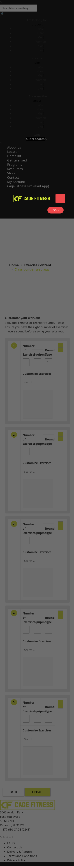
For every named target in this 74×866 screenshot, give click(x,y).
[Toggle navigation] (60, 198)
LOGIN (55, 210)
